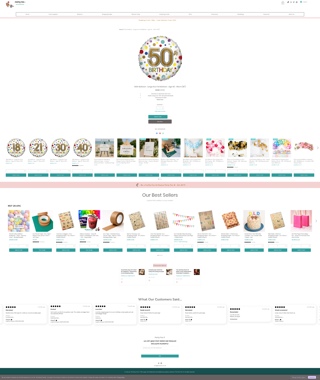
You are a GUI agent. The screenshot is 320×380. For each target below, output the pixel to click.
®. (139, 372)
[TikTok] (288, 2)
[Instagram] (297, 2)
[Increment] (162, 108)
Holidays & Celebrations (128, 276)
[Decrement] (157, 108)
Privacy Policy (121, 377)
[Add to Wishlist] (170, 117)
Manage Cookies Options (299, 377)
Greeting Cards (153, 274)
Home (121, 29)
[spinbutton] (160, 108)
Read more (160, 99)
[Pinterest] (291, 2)
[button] (283, 2)
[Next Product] (318, 148)
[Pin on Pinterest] (160, 133)
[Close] (318, 377)
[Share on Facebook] (157, 133)
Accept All (312, 377)
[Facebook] (294, 2)
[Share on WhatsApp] (163, 133)
